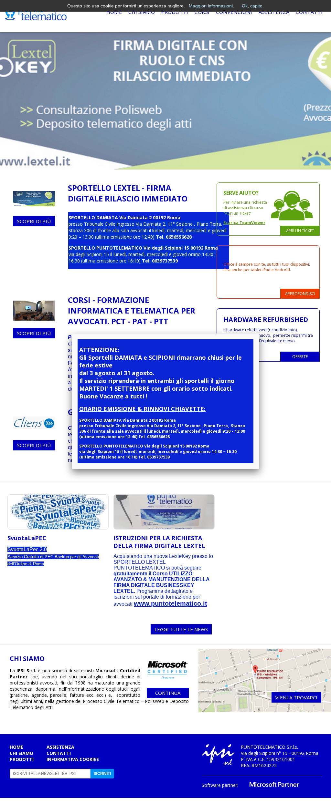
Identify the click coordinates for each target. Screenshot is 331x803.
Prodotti (174, 11)
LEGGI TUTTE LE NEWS (181, 629)
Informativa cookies (73, 759)
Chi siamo (21, 753)
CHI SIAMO (27, 658)
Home (114, 11)
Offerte (300, 356)
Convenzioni (234, 11)
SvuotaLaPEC (26, 538)
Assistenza (274, 11)
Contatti (309, 11)
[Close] (259, 333)
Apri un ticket (300, 230)
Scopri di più (34, 221)
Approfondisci (300, 293)
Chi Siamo (141, 11)
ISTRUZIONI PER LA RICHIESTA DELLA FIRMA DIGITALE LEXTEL (159, 542)
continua (167, 693)
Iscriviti (102, 773)
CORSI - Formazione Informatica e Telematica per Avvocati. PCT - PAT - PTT (131, 310)
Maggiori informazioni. (211, 5)
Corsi (202, 11)
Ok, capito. (253, 5)
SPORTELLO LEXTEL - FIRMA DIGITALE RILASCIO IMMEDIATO (127, 193)
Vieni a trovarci (296, 697)
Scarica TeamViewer (244, 222)
